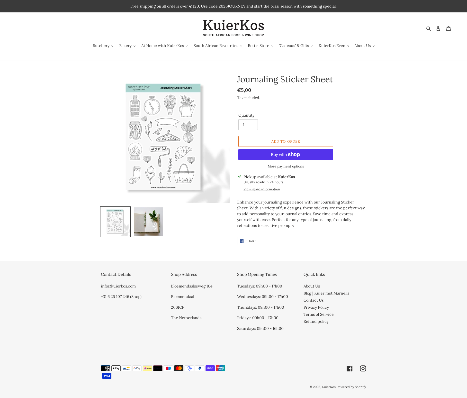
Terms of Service (319, 314)
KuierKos (329, 387)
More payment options (286, 166)
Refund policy (316, 321)
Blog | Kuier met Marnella (326, 293)
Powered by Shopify (351, 387)
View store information (261, 189)
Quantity (246, 115)
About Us (312, 286)
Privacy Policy (316, 307)
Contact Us (313, 300)
